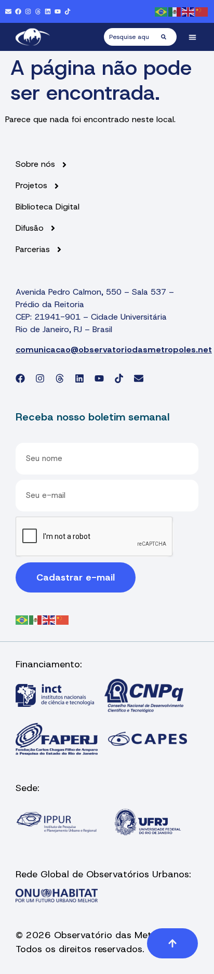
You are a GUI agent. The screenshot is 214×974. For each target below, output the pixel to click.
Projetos (31, 185)
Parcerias (33, 249)
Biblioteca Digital (47, 207)
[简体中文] (202, 11)
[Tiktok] (67, 11)
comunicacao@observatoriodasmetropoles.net (114, 349)
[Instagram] (28, 11)
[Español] (175, 11)
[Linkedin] (48, 11)
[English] (188, 11)
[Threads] (38, 11)
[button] (193, 37)
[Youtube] (58, 11)
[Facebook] (18, 11)
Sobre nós (35, 164)
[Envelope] (8, 11)
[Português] (161, 11)
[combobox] (132, 37)
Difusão (30, 228)
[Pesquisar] (169, 37)
